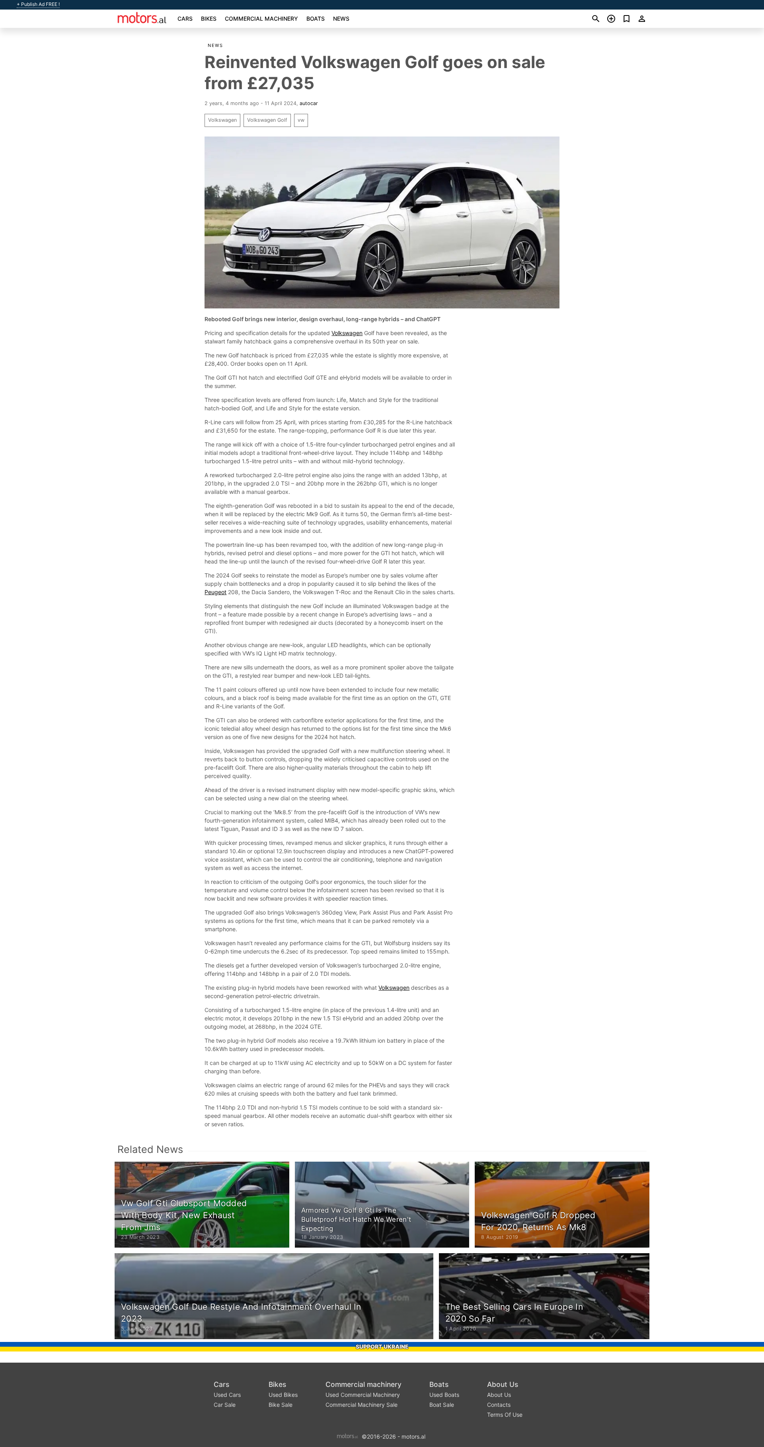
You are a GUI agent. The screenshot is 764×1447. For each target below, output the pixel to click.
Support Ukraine (382, 1346)
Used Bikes (283, 1394)
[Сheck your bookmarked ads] (626, 18)
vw (301, 120)
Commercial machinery (261, 18)
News (341, 18)
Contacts (499, 1404)
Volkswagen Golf (267, 120)
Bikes (208, 18)
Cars (185, 18)
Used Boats (444, 1394)
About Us (502, 1384)
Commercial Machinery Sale (361, 1404)
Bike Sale (280, 1404)
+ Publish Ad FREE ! (38, 4)
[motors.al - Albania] (347, 1435)
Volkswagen (222, 120)
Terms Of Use (504, 1414)
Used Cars (227, 1394)
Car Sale (225, 1404)
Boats (315, 18)
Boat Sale (441, 1404)
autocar (309, 103)
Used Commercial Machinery (362, 1394)
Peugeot (215, 592)
